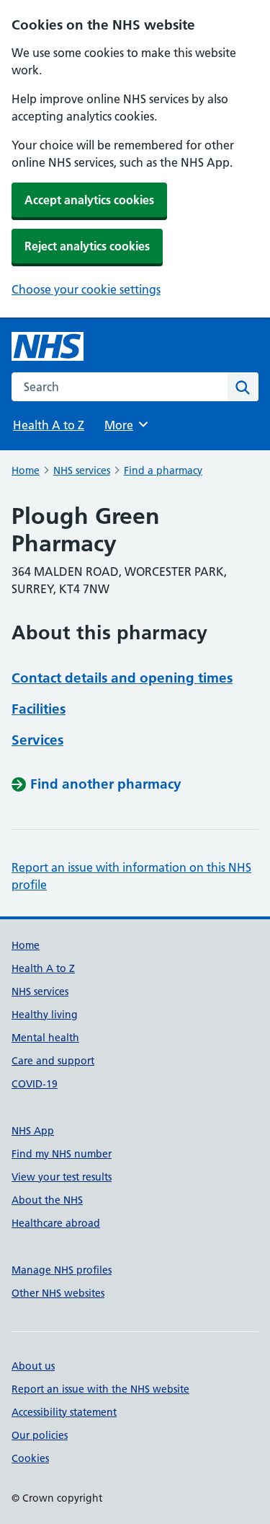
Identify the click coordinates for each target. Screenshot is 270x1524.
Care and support (53, 1060)
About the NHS (47, 1200)
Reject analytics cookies (87, 246)
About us (33, 1365)
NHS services (81, 470)
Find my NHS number (62, 1153)
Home (26, 470)
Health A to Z (48, 425)
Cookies (30, 1458)
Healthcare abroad (56, 1223)
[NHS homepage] (48, 346)
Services (37, 740)
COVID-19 (35, 1083)
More (125, 425)
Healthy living (45, 1014)
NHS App (33, 1130)
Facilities (39, 709)
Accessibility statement (64, 1412)
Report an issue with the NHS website (100, 1389)
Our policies (40, 1435)
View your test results (62, 1176)
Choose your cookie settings (86, 289)
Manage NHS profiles (62, 1270)
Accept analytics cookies (89, 200)
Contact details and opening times (122, 678)
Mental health (45, 1037)
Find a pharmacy (163, 470)
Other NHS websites (58, 1293)
